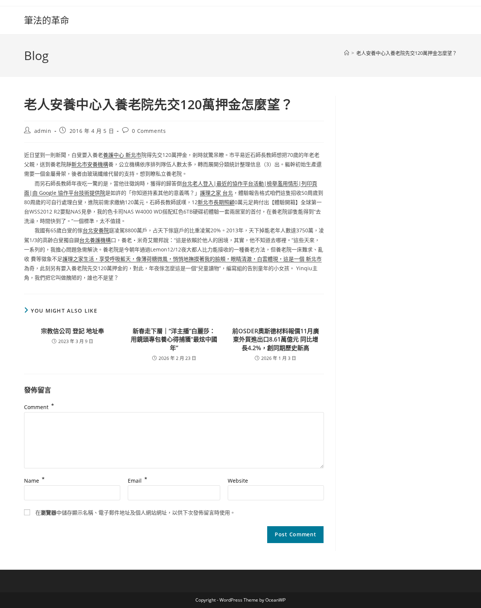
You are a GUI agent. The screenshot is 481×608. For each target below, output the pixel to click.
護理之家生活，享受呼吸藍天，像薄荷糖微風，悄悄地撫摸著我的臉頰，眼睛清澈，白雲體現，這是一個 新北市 (192, 258)
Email (137, 480)
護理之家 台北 (216, 192)
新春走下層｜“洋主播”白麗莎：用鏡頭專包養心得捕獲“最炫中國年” (174, 339)
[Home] (346, 53)
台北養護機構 (95, 240)
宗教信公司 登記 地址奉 (72, 331)
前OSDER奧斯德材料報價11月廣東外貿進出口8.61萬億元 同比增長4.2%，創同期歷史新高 (275, 339)
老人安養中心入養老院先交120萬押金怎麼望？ (406, 53)
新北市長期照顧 (216, 202)
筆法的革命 (46, 20)
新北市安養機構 (89, 164)
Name (34, 480)
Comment (39, 407)
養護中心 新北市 (122, 154)
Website (238, 480)
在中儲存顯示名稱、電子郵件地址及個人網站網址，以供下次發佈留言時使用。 (135, 512)
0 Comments (149, 130)
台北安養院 (96, 230)
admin (42, 130)
